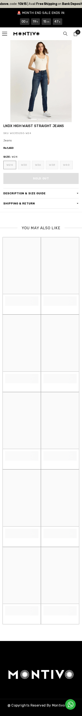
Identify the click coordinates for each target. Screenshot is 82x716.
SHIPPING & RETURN (19, 203)
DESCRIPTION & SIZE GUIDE (24, 193)
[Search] (65, 33)
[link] (21, 298)
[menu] (4, 33)
